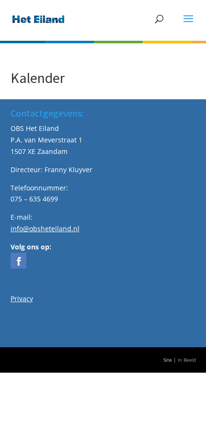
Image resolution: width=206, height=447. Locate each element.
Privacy (22, 298)
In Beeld (187, 360)
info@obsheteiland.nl (45, 228)
